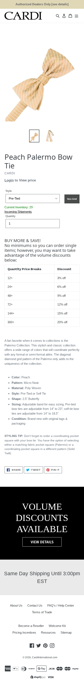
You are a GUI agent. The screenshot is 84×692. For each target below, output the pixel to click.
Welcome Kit (57, 626)
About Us (16, 605)
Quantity (10, 216)
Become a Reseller (31, 626)
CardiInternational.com (44, 657)
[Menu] (76, 15)
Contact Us (34, 605)
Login (9, 180)
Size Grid (72, 199)
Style (9, 190)
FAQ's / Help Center (60, 605)
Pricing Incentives (24, 632)
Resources (48, 632)
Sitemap (66, 632)
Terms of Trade (42, 612)
